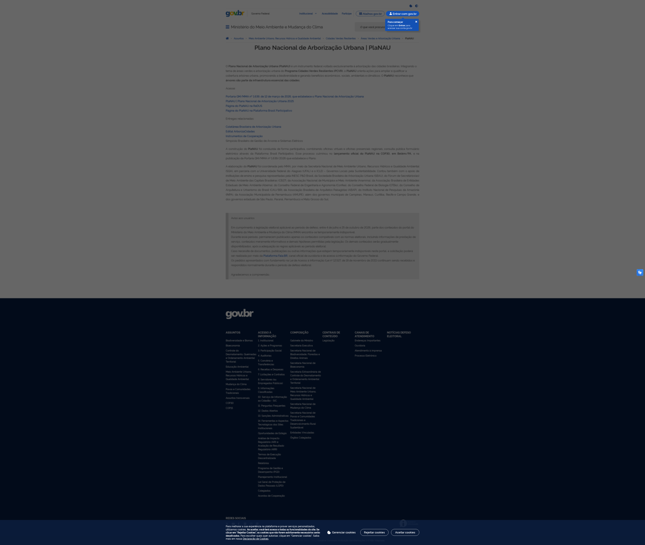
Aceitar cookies (405, 532)
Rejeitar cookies (374, 532)
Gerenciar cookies (344, 532)
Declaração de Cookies (255, 538)
